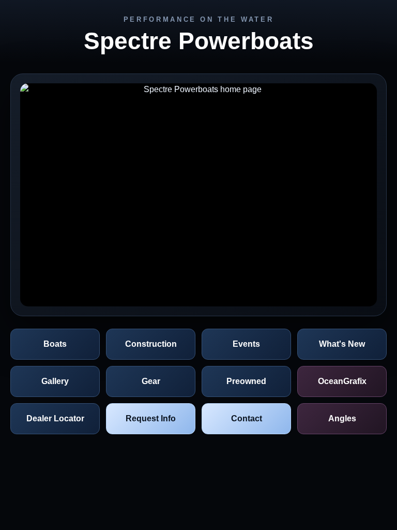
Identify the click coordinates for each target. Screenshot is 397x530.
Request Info (151, 418)
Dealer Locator (55, 418)
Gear (151, 381)
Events (246, 344)
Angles (342, 418)
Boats (55, 344)
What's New (342, 344)
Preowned (246, 381)
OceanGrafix (342, 381)
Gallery (55, 381)
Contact (246, 418)
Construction (151, 344)
